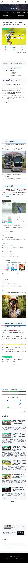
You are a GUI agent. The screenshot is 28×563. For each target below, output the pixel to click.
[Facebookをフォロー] (8, 403)
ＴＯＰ (7, 558)
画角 (7, 361)
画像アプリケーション (7, 357)
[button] (25, 292)
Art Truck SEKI (14, 2)
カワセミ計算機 (12, 73)
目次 (12, 68)
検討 (4, 361)
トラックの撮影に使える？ (14, 72)
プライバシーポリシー (20, 558)
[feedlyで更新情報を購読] (8, 407)
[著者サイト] (8, 400)
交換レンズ (21, 359)
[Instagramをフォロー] (20, 403)
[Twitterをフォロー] (20, 400)
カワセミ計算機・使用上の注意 (15, 75)
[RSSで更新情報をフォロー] (20, 407)
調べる (15, 361)
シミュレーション (13, 359)
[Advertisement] (14, 57)
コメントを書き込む (14, 544)
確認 (11, 361)
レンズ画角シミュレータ (12, 70)
